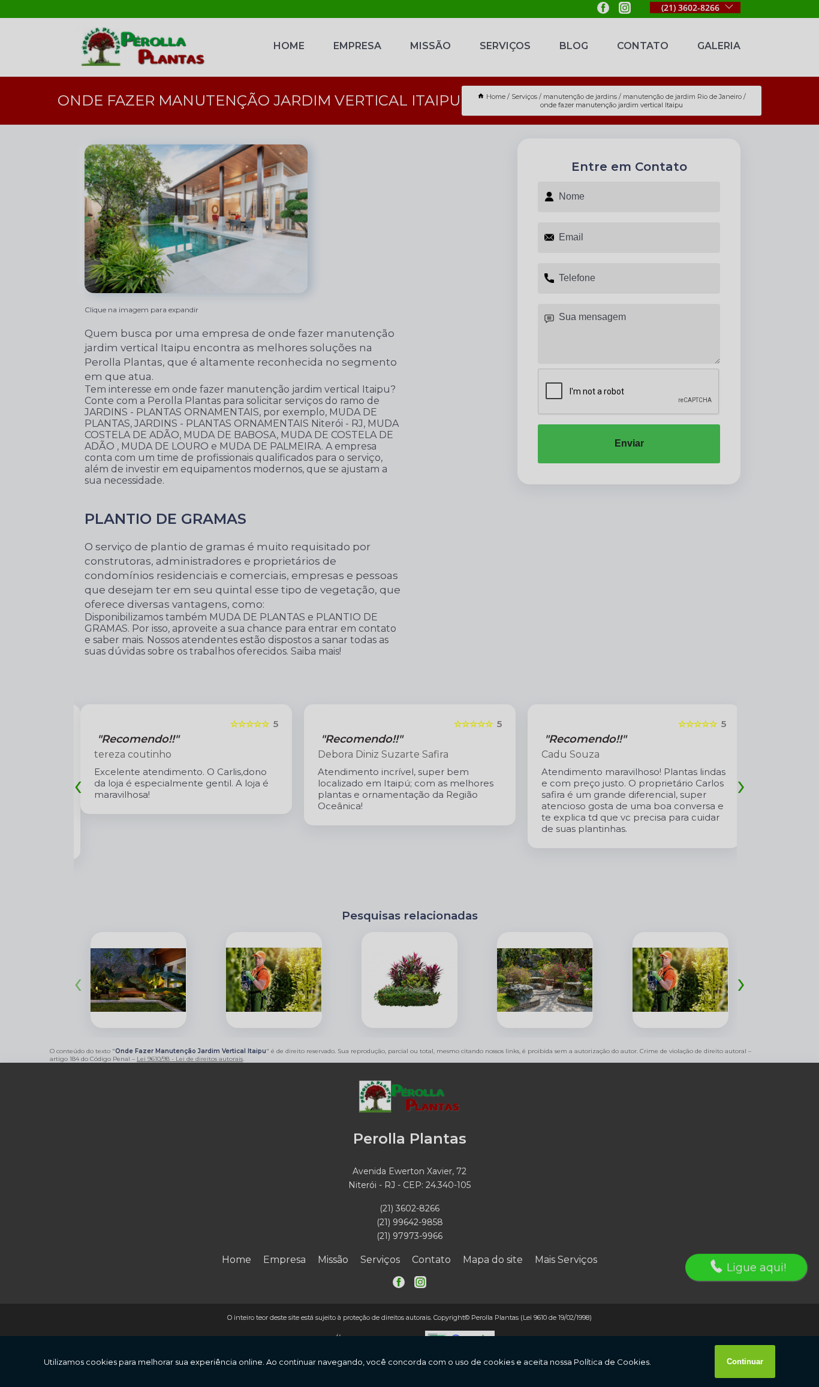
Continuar (745, 1361)
